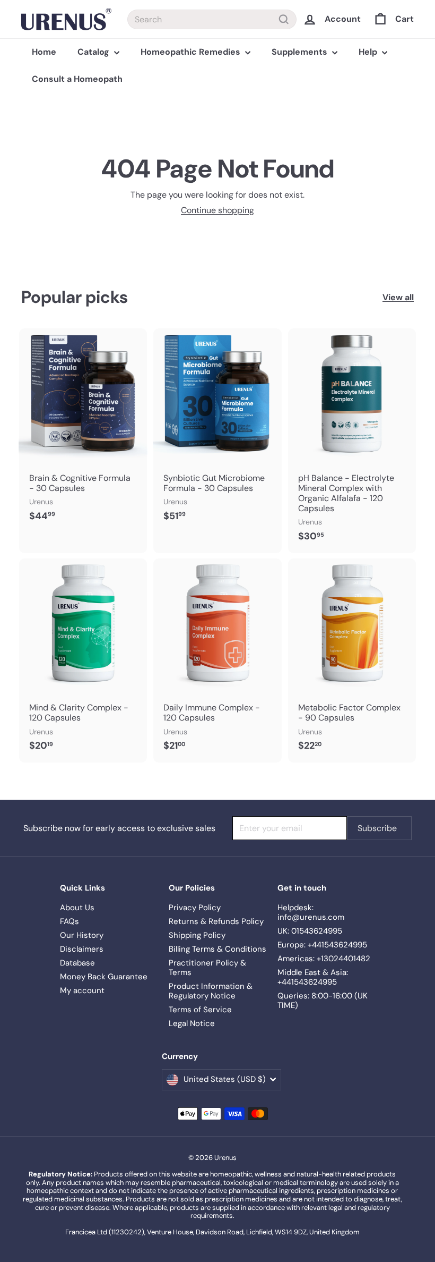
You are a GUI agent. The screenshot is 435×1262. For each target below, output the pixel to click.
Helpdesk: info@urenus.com (310, 912)
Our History (81, 935)
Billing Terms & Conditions (217, 949)
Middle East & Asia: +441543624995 (312, 977)
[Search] (284, 19)
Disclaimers (81, 949)
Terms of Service (200, 1009)
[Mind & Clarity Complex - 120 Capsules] (83, 660)
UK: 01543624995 (309, 931)
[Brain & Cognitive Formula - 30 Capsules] (83, 430)
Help (369, 51)
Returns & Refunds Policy (216, 921)
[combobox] (212, 19)
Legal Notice (192, 1023)
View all (398, 297)
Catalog (94, 51)
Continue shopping (217, 210)
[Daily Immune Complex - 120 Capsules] (217, 660)
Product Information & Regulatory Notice (211, 991)
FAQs (69, 921)
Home (44, 51)
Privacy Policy (195, 907)
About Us (77, 907)
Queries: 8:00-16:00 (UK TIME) (322, 1000)
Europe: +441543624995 (322, 944)
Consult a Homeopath (77, 78)
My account (82, 990)
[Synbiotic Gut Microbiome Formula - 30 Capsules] (217, 430)
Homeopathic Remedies (191, 51)
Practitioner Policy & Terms (207, 968)
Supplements (300, 51)
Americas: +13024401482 (323, 958)
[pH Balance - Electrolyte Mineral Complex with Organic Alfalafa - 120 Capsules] (352, 440)
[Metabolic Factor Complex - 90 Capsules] (352, 660)
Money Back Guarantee (103, 976)
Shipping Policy (197, 935)
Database (77, 963)
